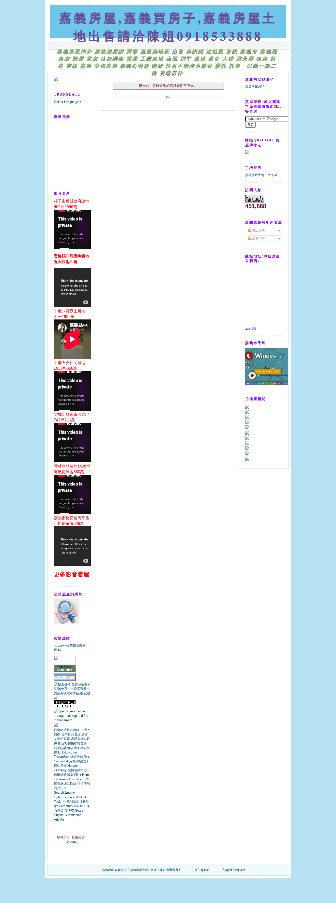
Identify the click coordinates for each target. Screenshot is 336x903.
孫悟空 (69, 810)
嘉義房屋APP (255, 87)
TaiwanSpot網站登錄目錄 (72, 757)
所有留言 (258, 238)
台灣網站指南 (63, 775)
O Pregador (202, 870)
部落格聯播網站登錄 (72, 743)
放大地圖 (250, 328)
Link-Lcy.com (67, 752)
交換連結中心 (77, 770)
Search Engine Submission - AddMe (69, 815)
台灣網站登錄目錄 (66, 730)
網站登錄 (60, 766)
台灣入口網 (70, 801)
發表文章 (258, 231)
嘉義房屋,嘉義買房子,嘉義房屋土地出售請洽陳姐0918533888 (168, 27)
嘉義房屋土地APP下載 (261, 175)
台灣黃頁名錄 (70, 734)
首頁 (168, 97)
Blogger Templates (234, 870)
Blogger (72, 841)
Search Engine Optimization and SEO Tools (70, 797)
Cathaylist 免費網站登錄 (71, 761)
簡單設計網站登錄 (66, 748)
